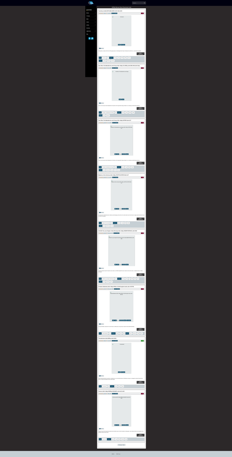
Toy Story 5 (104, 57)
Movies (115, 57)
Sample (127, 154)
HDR (135, 278)
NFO (118, 154)
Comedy (104, 60)
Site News (88, 28)
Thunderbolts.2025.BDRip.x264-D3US (107, 338)
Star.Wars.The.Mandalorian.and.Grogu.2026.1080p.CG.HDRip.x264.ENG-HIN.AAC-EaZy (119, 65)
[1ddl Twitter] (89, 38)
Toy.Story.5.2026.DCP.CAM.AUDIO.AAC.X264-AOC (110, 11)
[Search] (144, 3)
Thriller (138, 333)
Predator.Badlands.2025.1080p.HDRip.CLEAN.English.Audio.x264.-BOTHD (116, 286)
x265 (138, 278)
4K (129, 278)
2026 (108, 57)
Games (87, 22)
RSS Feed (118, 454)
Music (87, 19)
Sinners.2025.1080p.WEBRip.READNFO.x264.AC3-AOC (112, 391)
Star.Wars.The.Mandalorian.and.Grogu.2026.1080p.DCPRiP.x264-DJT (115, 120)
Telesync (129, 57)
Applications (88, 31)
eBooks (87, 25)
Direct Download (140, 54)
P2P (142, 13)
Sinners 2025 (104, 439)
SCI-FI (141, 333)
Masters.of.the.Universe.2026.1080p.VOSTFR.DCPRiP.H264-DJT (114, 175)
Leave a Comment (114, 13)
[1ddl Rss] (92, 38)
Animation (112, 60)
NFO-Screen (123, 44)
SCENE (142, 340)
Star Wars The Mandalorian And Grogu (107, 167)
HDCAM (122, 57)
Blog (87, 34)
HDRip (125, 57)
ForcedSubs (129, 320)
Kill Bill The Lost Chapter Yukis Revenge (108, 278)
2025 (116, 278)
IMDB (115, 154)
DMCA (113, 454)
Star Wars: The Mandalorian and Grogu (108, 112)
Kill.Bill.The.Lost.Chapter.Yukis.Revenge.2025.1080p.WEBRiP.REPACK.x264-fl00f (118, 231)
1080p (119, 57)
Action (104, 115)
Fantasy (112, 225)
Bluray (119, 386)
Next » (124, 444)
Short (111, 281)
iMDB (119, 44)
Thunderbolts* (104, 386)
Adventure (108, 60)
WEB (129, 167)
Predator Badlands (105, 333)
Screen (123, 99)
